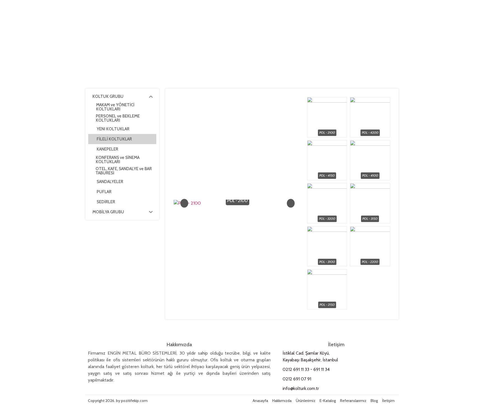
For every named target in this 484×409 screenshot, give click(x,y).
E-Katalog (328, 400)
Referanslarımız (353, 400)
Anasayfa (260, 400)
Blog (374, 400)
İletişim (388, 400)
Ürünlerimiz (305, 400)
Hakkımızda (282, 400)
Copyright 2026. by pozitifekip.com (118, 400)
